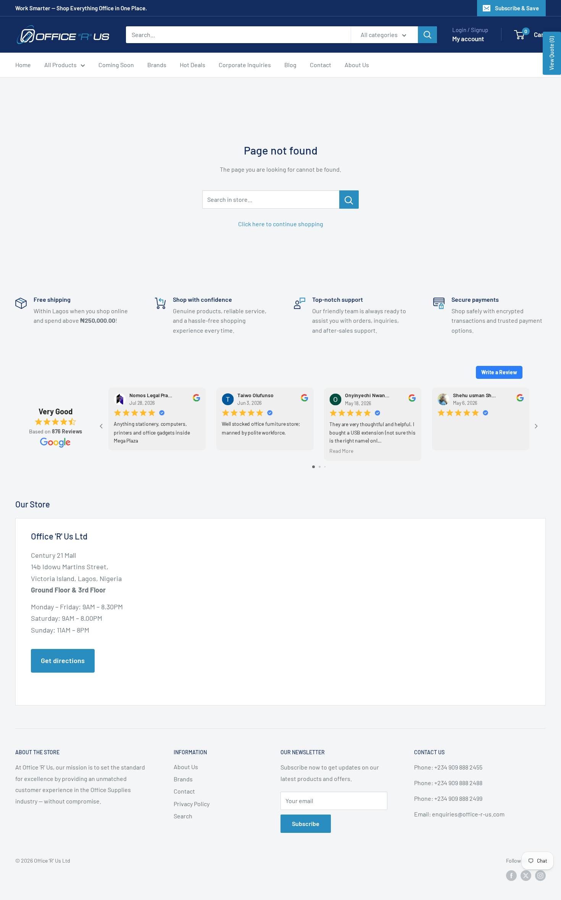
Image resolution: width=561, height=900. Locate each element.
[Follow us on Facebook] (511, 875)
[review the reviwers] (196, 399)
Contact (320, 64)
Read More (341, 451)
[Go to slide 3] (325, 466)
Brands (156, 64)
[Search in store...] (349, 199)
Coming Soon (116, 64)
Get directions (63, 660)
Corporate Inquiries (245, 64)
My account (468, 38)
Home (23, 64)
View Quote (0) (551, 53)
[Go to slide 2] (320, 467)
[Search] (427, 34)
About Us (357, 64)
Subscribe (305, 823)
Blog (290, 64)
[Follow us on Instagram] (540, 875)
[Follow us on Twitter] (526, 875)
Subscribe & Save (517, 8)
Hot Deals (192, 64)
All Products (60, 64)
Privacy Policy (192, 803)
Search (183, 815)
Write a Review (499, 372)
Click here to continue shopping (280, 223)
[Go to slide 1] (313, 466)
